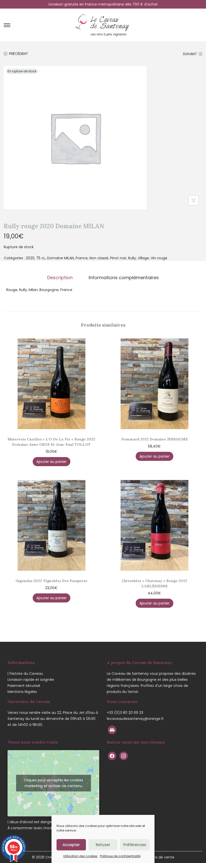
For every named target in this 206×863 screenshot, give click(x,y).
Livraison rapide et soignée (31, 679)
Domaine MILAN (60, 258)
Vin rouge (159, 258)
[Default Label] (112, 729)
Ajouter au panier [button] (51, 461)
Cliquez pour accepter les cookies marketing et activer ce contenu (53, 783)
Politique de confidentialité (120, 856)
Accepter (71, 844)
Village (143, 258)
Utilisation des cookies (80, 856)
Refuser (103, 844)
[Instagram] (123, 755)
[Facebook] (112, 755)
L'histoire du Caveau (25, 673)
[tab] (60, 278)
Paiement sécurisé (24, 685)
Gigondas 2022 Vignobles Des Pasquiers (51, 581)
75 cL (40, 258)
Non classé (98, 258)
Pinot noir (118, 258)
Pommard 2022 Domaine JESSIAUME (154, 439)
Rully (132, 258)
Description (60, 278)
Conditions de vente (156, 857)
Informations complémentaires (124, 278)
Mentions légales (22, 691)
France (82, 258)
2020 (30, 258)
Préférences (134, 844)
